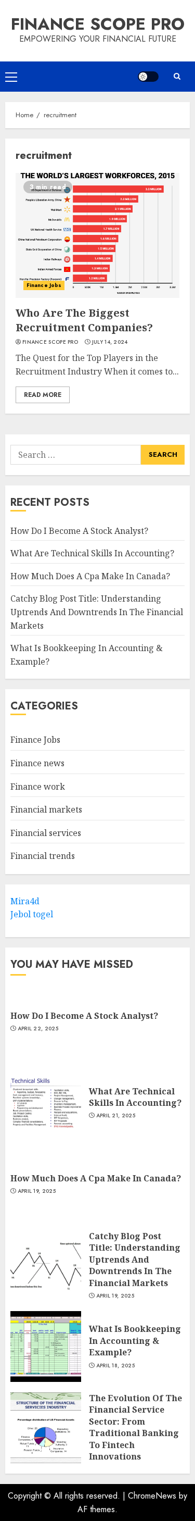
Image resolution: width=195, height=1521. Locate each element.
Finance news (37, 763)
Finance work (37, 786)
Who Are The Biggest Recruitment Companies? (84, 320)
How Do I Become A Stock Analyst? (79, 531)
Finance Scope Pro (98, 24)
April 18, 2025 (115, 1365)
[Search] (177, 76)
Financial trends (42, 856)
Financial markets (46, 809)
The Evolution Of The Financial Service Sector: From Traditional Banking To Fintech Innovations (135, 1427)
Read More (42, 395)
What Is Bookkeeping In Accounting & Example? (135, 1340)
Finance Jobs (44, 285)
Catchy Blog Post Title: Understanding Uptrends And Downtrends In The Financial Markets (96, 612)
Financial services (45, 833)
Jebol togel (31, 914)
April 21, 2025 (115, 1115)
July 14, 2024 (110, 342)
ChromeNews (152, 1496)
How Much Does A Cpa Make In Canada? (90, 576)
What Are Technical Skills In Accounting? (92, 553)
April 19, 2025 (37, 1191)
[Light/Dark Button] (148, 76)
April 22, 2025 (38, 1028)
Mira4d (25, 901)
